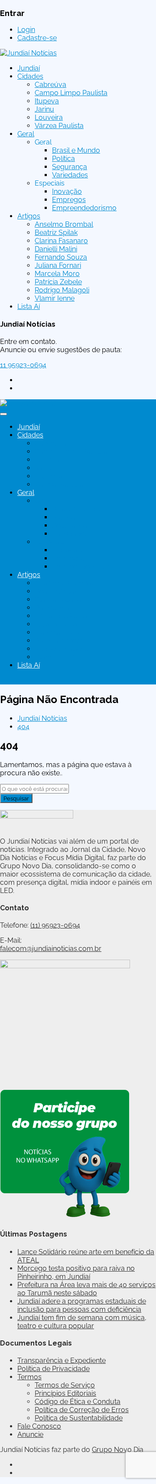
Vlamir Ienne (55, 298)
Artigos (28, 216)
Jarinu (44, 109)
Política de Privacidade (53, 1369)
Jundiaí (28, 68)
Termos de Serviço (65, 1385)
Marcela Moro (57, 274)
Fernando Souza (61, 257)
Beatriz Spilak (56, 232)
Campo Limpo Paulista (71, 93)
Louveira (49, 117)
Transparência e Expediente (61, 1360)
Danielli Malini (56, 249)
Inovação (67, 191)
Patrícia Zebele (58, 282)
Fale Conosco (39, 1426)
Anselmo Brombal (64, 224)
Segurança (69, 167)
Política (63, 158)
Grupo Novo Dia (117, 1449)
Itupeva (47, 101)
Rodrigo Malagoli (62, 290)
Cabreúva (50, 84)
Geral (25, 134)
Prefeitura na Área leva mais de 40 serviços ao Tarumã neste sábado (86, 1289)
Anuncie (30, 1434)
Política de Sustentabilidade (79, 1418)
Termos (29, 1377)
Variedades (70, 175)
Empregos (69, 200)
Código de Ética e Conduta (77, 1401)
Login (26, 30)
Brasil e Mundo (76, 150)
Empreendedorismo (84, 208)
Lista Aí (28, 306)
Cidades (30, 76)
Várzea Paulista (59, 126)
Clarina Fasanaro (61, 241)
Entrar (10, 680)
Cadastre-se (37, 38)
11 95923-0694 (23, 365)
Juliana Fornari (58, 265)
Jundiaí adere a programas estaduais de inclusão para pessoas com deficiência (81, 1305)
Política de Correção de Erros (82, 1410)
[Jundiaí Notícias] (28, 53)
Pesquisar (16, 798)
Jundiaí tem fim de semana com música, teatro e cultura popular (81, 1322)
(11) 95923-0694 (55, 925)
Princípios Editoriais (65, 1393)
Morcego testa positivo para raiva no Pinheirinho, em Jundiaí (76, 1272)
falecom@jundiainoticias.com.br (50, 948)
